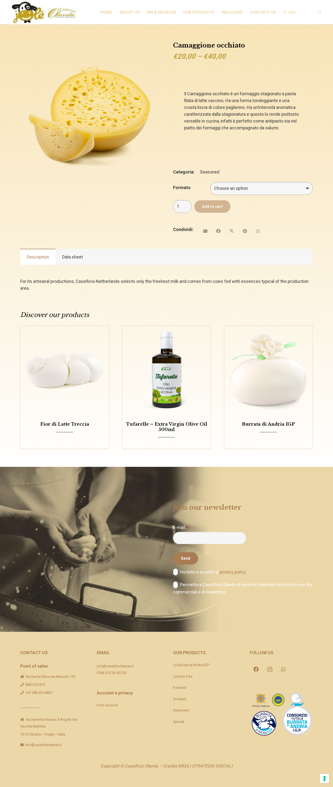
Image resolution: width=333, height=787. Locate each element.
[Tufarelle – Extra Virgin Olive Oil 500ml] (166, 370)
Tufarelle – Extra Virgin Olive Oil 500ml (166, 427)
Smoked (179, 699)
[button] (142, 12)
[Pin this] (245, 231)
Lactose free (183, 676)
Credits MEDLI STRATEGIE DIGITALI (198, 765)
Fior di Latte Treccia (64, 424)
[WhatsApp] (283, 669)
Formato (182, 187)
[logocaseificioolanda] (46, 12)
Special (178, 722)
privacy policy (233, 572)
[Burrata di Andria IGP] (268, 370)
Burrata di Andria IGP (268, 424)
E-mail (180, 527)
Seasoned (209, 171)
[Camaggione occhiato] (90, 45)
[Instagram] (269, 669)
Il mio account (107, 705)
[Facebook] (256, 669)
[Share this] (218, 231)
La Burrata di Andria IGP (191, 665)
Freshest (179, 688)
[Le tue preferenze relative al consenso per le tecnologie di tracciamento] (324, 778)
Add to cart (212, 206)
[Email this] (205, 231)
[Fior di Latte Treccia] (64, 370)
